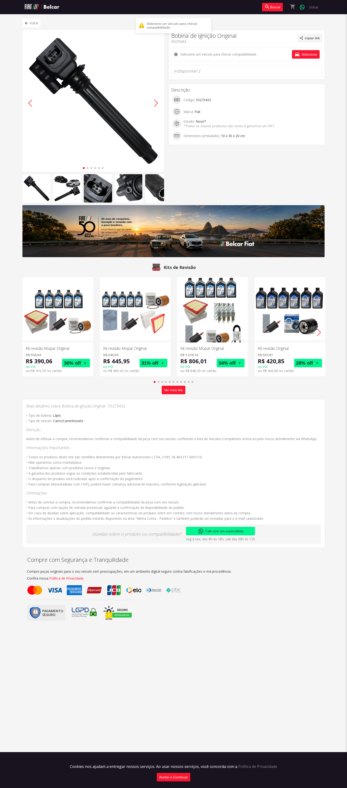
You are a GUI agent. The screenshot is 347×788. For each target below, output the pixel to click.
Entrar (313, 7)
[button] (31, 23)
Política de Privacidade (257, 766)
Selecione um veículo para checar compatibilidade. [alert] (172, 25)
